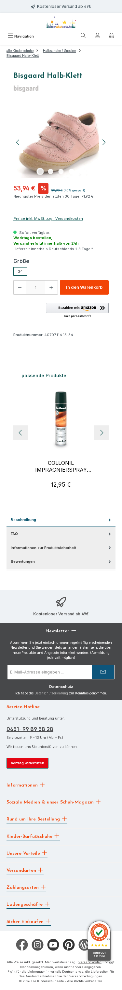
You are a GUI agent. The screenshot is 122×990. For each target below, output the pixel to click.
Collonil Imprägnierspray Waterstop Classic (61, 466)
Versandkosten (90, 962)
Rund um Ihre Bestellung (34, 819)
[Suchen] (83, 36)
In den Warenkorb (84, 287)
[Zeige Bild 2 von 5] (50, 171)
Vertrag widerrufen (27, 763)
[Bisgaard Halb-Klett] (61, 142)
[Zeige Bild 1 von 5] (40, 171)
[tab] (61, 520)
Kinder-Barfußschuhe (30, 836)
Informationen (23, 785)
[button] (77, 310)
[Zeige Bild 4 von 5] (71, 171)
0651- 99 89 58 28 (30, 729)
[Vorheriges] (18, 142)
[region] (61, 142)
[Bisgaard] (61, 88)
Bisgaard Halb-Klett (23, 55)
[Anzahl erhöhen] (51, 287)
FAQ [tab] (14, 533)
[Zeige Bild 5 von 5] (81, 171)
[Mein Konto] (97, 36)
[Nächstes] (104, 142)
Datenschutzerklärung (51, 693)
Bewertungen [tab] (23, 561)
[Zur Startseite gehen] (61, 22)
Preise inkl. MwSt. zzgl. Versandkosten (48, 218)
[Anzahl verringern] (19, 287)
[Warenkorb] (111, 36)
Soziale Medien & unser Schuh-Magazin (51, 802)
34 (20, 271)
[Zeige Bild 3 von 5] (60, 171)
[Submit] (103, 672)
